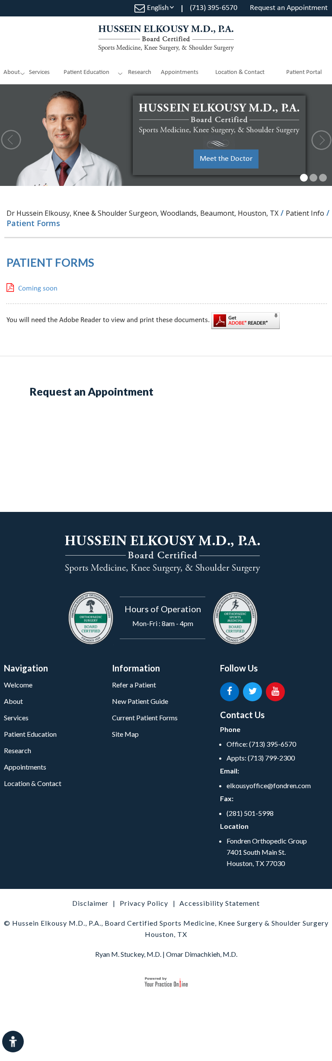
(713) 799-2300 (271, 758)
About (11, 72)
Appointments (179, 72)
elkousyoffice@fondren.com (269, 785)
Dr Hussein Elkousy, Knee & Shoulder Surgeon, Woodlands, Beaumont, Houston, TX (142, 213)
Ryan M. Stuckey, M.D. (128, 954)
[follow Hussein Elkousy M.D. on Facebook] (229, 691)
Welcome (18, 685)
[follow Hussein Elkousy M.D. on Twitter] (252, 691)
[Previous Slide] (11, 139)
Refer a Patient (134, 685)
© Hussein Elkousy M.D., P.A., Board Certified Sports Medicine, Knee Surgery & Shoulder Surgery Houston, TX (166, 928)
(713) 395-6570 (213, 8)
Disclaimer (90, 903)
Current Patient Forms (145, 717)
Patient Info (305, 213)
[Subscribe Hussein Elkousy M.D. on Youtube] (275, 691)
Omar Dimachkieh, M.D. (201, 954)
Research (17, 750)
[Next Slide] (321, 139)
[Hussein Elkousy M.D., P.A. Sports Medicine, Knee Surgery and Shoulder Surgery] (166, 38)
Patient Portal (304, 72)
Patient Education (86, 72)
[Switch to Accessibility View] (13, 1041)
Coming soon (37, 288)
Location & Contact (240, 72)
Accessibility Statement (219, 903)
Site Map (125, 734)
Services (39, 72)
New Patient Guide (140, 701)
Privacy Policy (144, 903)
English (158, 8)
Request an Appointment (289, 8)
